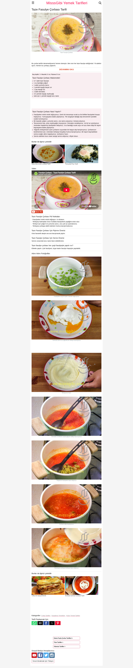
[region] (66, 58)
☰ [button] (33, 3)
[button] (66, 69)
